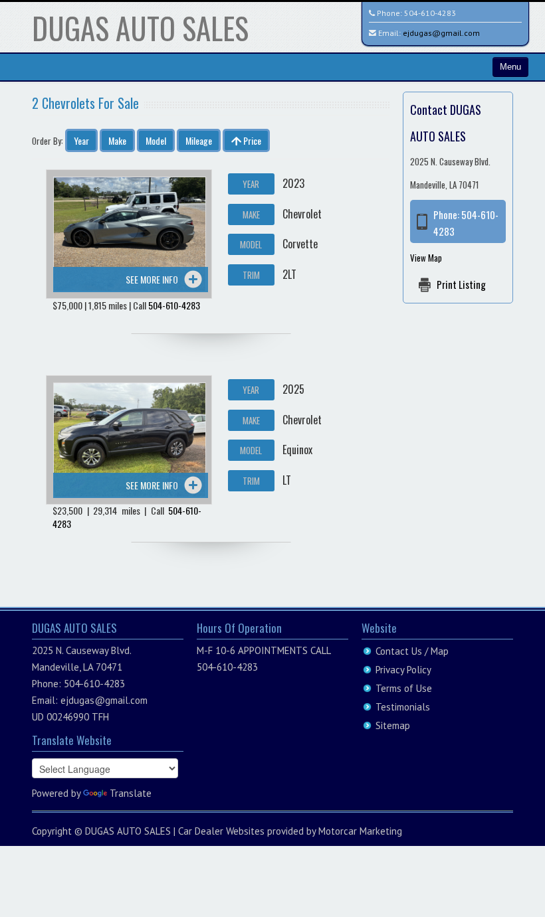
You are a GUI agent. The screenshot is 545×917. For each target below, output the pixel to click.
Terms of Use (404, 688)
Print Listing (461, 284)
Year (81, 140)
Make (117, 140)
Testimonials (403, 707)
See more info (152, 279)
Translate (131, 793)
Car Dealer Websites (221, 831)
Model (156, 140)
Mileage (198, 140)
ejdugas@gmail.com (441, 33)
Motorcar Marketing (360, 831)
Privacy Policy (403, 669)
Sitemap (393, 725)
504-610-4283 (430, 13)
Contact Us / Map (412, 651)
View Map (426, 257)
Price (251, 140)
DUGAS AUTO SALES (140, 27)
